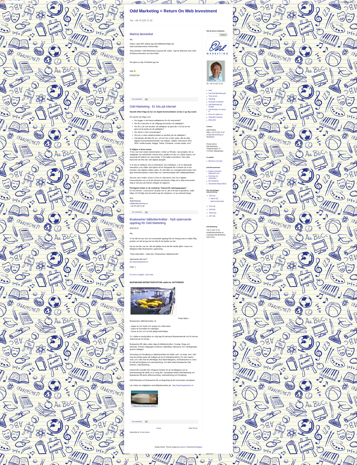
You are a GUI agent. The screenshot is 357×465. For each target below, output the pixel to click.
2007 (211, 216)
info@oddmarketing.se (215, 135)
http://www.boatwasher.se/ (182, 385)
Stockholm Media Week (217, 184)
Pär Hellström (213, 181)
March (213, 198)
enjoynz (183, 447)
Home (158, 428)
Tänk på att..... (213, 96)
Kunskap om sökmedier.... (213, 177)
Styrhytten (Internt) (215, 117)
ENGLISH (212, 120)
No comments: (137, 99)
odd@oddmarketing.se (139, 203)
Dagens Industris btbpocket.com (214, 172)
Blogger (199, 447)
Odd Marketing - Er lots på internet (153, 106)
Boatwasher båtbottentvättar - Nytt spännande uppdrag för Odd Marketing (160, 221)
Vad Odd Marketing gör (217, 93)
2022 (211, 196)
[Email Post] (146, 99)
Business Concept (215, 161)
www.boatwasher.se (140, 262)
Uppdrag (211, 99)
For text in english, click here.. (142, 275)
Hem (210, 90)
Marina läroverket (141, 34)
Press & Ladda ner (215, 114)
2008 (211, 213)
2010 (211, 206)
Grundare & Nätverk (216, 102)
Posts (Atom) (145, 432)
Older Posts (193, 428)
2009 (211, 209)
